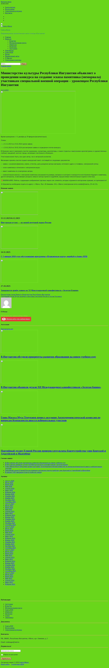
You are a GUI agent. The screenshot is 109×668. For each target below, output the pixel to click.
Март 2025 (9, 513)
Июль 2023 (9, 552)
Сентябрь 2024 (10, 525)
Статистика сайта (17, 664)
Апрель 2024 (9, 534)
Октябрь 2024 (10, 523)
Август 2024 (9, 527)
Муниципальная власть (17, 43)
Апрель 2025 (9, 511)
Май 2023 (8, 555)
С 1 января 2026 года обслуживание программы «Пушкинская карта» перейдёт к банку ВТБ (44, 256)
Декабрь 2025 (10, 496)
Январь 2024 (9, 540)
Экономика (9, 617)
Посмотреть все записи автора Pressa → (15, 316)
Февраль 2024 (10, 538)
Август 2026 (9, 481)
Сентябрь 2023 (10, 548)
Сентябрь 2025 (10, 502)
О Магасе (8, 58)
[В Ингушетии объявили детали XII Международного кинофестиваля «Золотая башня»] (19, 383)
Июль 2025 (9, 506)
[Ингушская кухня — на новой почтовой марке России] (19, 214)
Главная (8, 37)
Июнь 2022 (9, 576)
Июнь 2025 (9, 508)
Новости (8, 39)
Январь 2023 (9, 563)
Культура (12, 41)
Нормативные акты (12, 56)
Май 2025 (8, 509)
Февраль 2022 (10, 584)
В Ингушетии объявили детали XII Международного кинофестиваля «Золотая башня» (51, 387)
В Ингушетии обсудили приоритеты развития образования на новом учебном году (48, 356)
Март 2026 (9, 490)
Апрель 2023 (9, 557)
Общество (13, 45)
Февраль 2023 (10, 561)
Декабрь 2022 (10, 565)
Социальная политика (13, 60)
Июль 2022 (9, 575)
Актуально (13, 48)
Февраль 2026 (10, 492)
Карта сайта (5, 664)
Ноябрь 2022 (9, 567)
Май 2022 (8, 578)
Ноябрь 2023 (9, 544)
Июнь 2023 (9, 553)
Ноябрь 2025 (9, 498)
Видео (7, 54)
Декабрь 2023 (10, 542)
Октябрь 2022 (10, 569)
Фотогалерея (9, 9)
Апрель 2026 (9, 488)
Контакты (8, 13)
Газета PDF (9, 52)
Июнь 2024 (9, 531)
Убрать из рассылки (10, 654)
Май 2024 (8, 532)
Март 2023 (9, 559)
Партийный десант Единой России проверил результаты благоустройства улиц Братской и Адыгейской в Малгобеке (47, 470)
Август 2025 (9, 504)
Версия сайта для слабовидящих (18, 319)
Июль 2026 (9, 483)
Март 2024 (9, 536)
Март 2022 (9, 582)
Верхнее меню (6, 2)
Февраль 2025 (10, 515)
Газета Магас (5, 30)
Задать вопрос (10, 7)
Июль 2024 (9, 529)
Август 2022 (9, 573)
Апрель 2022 (9, 580)
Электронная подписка (13, 11)
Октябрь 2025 (10, 500)
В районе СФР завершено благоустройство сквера (23, 472)
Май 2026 (8, 486)
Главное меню (6, 66)
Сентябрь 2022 (10, 571)
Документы (9, 50)
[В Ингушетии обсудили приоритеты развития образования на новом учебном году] (19, 352)
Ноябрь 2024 (9, 521)
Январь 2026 (9, 494)
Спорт (7, 616)
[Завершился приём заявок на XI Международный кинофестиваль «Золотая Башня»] (19, 282)
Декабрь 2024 (10, 519)
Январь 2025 (9, 517)
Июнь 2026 (9, 485)
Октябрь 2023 (10, 546)
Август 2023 (9, 550)
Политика (13, 47)
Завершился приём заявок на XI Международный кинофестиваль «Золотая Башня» (40, 290)
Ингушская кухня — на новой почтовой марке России (26, 222)
